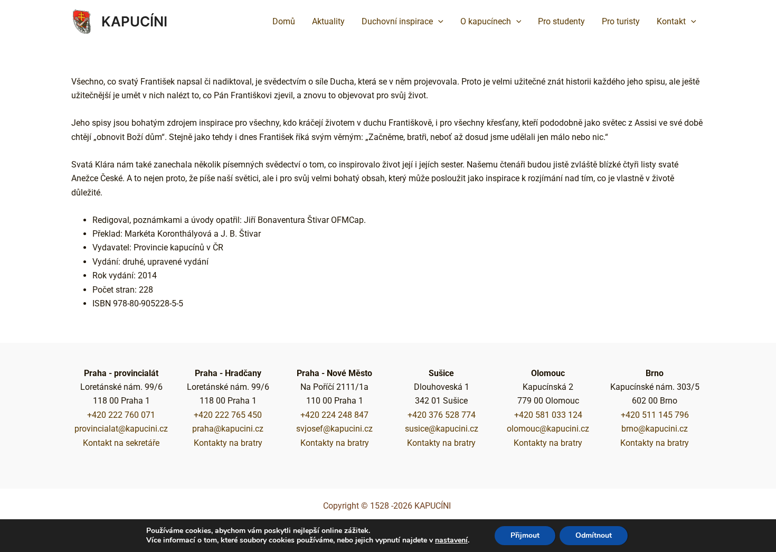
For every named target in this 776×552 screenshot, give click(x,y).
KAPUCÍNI (134, 21)
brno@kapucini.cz (654, 429)
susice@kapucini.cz (441, 429)
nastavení (451, 540)
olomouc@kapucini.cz (548, 429)
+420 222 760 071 (121, 415)
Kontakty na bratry (228, 443)
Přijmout (525, 535)
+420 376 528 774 (442, 415)
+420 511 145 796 (655, 415)
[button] (438, 22)
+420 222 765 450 (228, 415)
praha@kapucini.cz (227, 429)
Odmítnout (593, 535)
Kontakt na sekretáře (121, 443)
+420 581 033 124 (548, 415)
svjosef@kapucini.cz (334, 429)
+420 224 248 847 (334, 415)
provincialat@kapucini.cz (121, 429)
